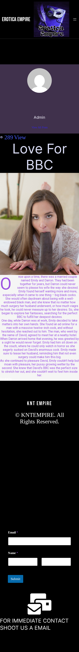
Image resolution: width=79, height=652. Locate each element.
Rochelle (6, 379)
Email (13, 532)
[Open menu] (74, 19)
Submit (15, 579)
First (10, 568)
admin (39, 117)
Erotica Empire (16, 19)
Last (43, 568)
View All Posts (40, 127)
